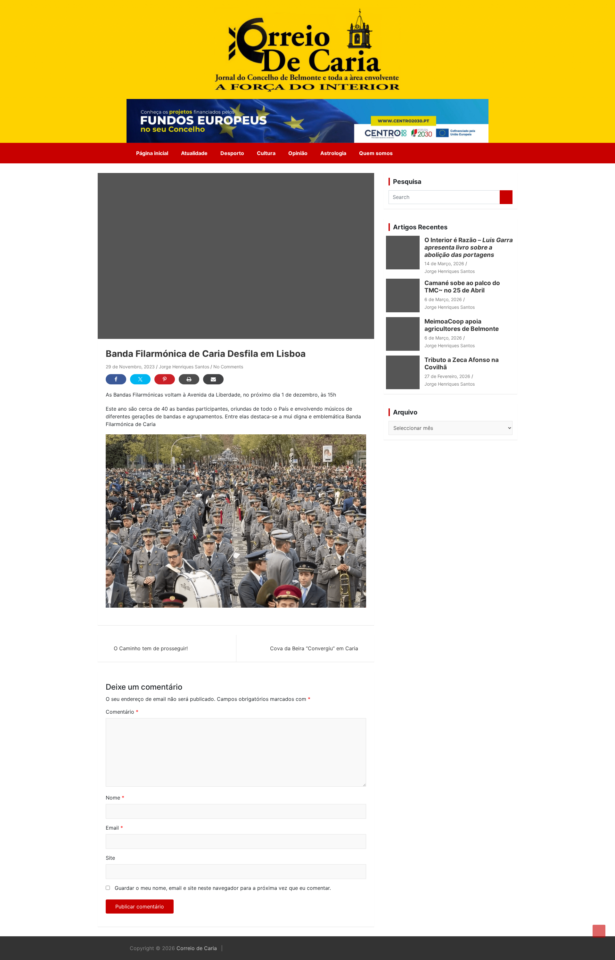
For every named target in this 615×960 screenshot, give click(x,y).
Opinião (298, 153)
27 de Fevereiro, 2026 (447, 376)
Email (114, 828)
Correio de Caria (196, 948)
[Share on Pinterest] (164, 379)
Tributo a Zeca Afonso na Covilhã (461, 363)
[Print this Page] (189, 379)
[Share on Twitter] (140, 379)
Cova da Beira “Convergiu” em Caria (314, 648)
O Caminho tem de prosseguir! (151, 648)
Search (506, 197)
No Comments (228, 366)
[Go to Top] (599, 931)
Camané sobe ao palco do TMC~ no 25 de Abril (462, 286)
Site (110, 858)
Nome (115, 797)
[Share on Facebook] (116, 379)
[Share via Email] (213, 379)
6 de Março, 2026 (443, 299)
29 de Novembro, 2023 (130, 366)
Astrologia (333, 153)
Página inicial (152, 153)
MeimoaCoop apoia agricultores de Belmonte (462, 325)
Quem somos (376, 153)
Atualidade (194, 153)
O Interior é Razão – (468, 247)
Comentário (122, 712)
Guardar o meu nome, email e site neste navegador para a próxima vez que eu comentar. (223, 888)
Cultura (266, 153)
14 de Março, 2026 (444, 263)
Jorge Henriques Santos (184, 366)
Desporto (232, 153)
